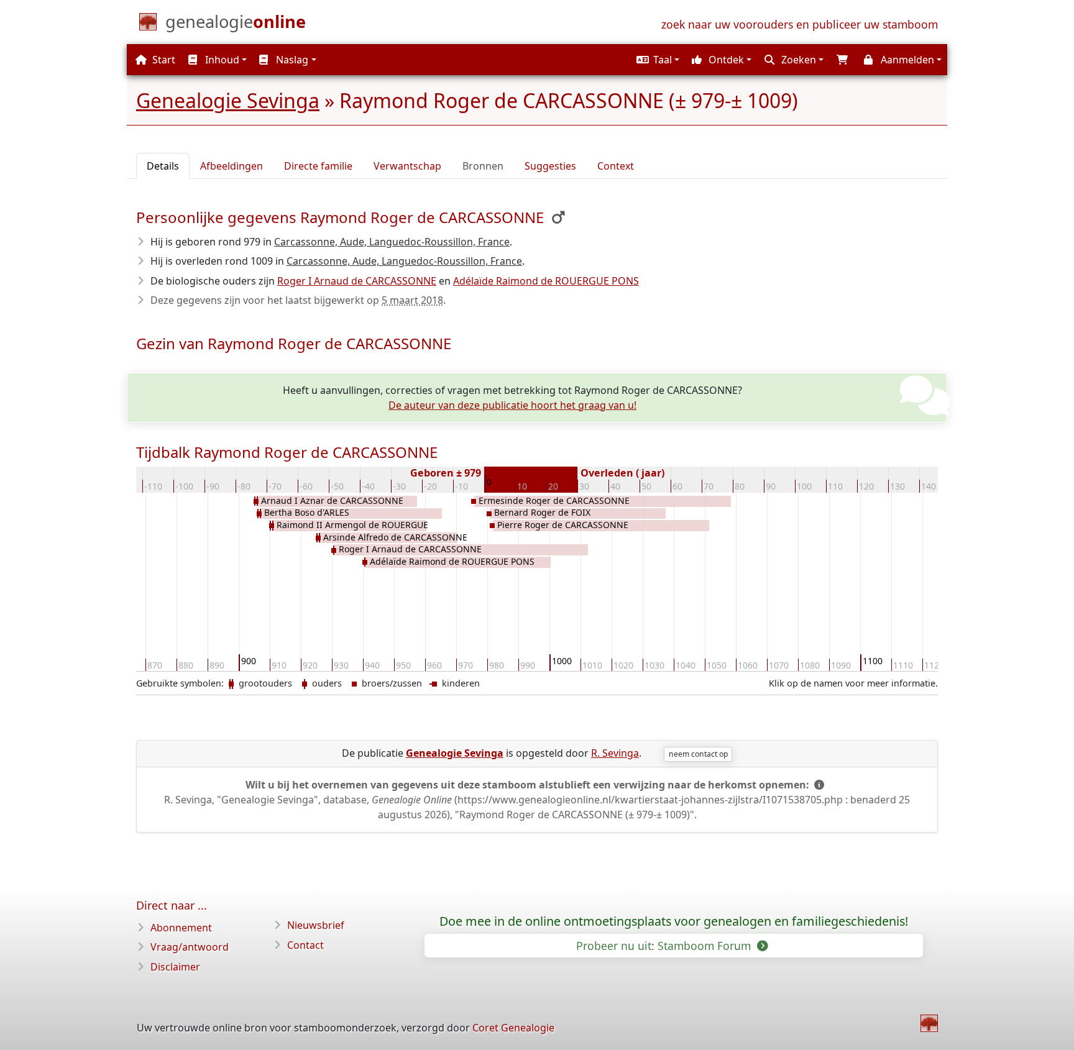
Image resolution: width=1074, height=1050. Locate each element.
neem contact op (698, 754)
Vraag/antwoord (189, 947)
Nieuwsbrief (315, 925)
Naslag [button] (290, 59)
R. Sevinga (615, 753)
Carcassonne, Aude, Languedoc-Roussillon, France (392, 242)
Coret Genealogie (513, 1027)
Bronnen (482, 166)
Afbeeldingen (231, 166)
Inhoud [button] (221, 59)
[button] (656, 60)
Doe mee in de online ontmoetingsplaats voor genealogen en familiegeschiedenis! (673, 921)
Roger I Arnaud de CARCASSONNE (356, 281)
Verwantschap (407, 166)
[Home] (929, 1023)
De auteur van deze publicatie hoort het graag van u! (512, 405)
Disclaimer (175, 967)
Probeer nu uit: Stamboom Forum (665, 945)
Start (162, 59)
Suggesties (550, 166)
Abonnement (181, 927)
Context (615, 166)
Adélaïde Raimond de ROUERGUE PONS (546, 281)
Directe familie (318, 166)
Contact (305, 945)
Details (163, 166)
